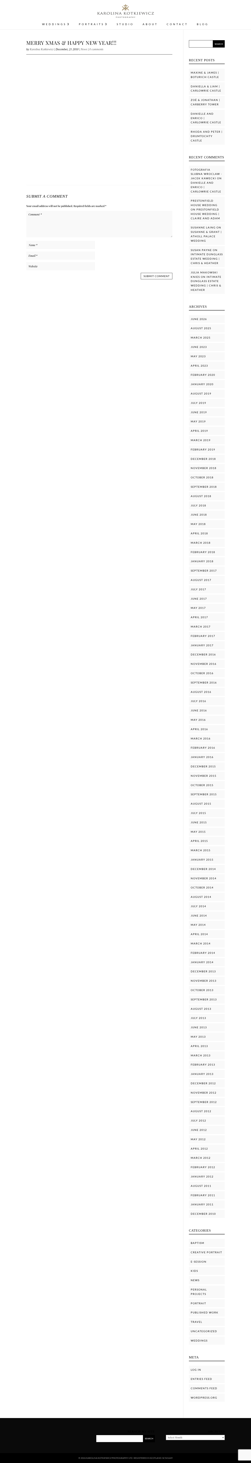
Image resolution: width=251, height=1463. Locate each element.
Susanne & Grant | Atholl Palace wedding (206, 236)
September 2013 (204, 999)
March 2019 (201, 440)
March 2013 (201, 1055)
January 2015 (202, 859)
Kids (194, 1270)
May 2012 (198, 1139)
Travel (196, 1321)
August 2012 (201, 1111)
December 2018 (203, 458)
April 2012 (199, 1148)
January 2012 (202, 1176)
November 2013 (203, 980)
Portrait (198, 1303)
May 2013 (198, 1036)
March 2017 (201, 626)
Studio (125, 24)
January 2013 (202, 1073)
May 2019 (198, 421)
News (84, 49)
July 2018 (198, 505)
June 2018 (199, 514)
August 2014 (201, 896)
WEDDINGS (54, 24)
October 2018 (202, 477)
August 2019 (201, 393)
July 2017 (198, 589)
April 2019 (199, 430)
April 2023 (199, 365)
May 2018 (198, 524)
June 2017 (199, 598)
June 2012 (199, 1129)
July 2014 (198, 906)
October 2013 (202, 990)
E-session (199, 1261)
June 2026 (199, 319)
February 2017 (203, 635)
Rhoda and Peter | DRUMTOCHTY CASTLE (207, 136)
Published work (204, 1312)
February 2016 (203, 747)
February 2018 (203, 552)
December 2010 (203, 1213)
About (150, 24)
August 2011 (201, 1185)
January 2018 (202, 561)
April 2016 (199, 729)
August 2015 (201, 803)
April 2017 (199, 617)
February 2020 (203, 374)
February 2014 (203, 952)
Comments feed (204, 1388)
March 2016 (201, 738)
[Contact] (241, 1455)
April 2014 (199, 934)
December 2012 (203, 1083)
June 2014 (199, 915)
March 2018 (201, 542)
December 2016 (203, 654)
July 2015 (198, 813)
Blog (203, 24)
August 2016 (201, 691)
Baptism (197, 1242)
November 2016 (203, 663)
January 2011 (202, 1204)
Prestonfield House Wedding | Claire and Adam (205, 214)
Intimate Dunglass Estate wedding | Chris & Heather (207, 259)
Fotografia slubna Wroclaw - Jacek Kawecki (206, 174)
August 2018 (201, 496)
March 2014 (201, 943)
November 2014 (203, 878)
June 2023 (199, 346)
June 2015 (199, 822)
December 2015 (203, 766)
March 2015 (201, 850)
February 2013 (203, 1064)
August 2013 (201, 1008)
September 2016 (204, 682)
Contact (177, 24)
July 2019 (198, 402)
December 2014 (203, 868)
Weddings (199, 1340)
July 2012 (198, 1120)
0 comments (96, 49)
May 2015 (198, 831)
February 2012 (203, 1167)
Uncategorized (204, 1331)
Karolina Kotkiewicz (41, 49)
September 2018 (204, 486)
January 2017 (202, 645)
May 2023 (198, 356)
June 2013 (199, 1027)
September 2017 (204, 570)
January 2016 (202, 757)
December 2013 (203, 971)
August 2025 (201, 328)
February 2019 (203, 449)
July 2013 (198, 1017)
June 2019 (199, 412)
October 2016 (202, 673)
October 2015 (202, 785)
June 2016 (199, 710)
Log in (196, 1369)
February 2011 (203, 1195)
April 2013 (199, 1046)
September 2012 (204, 1102)
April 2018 (199, 533)
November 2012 (203, 1092)
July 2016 (198, 701)
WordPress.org (204, 1397)
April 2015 (199, 840)
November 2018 (203, 468)
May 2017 (198, 607)
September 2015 (204, 794)
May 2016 (198, 719)
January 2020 (202, 384)
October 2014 (202, 887)
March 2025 (201, 337)
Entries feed (201, 1378)
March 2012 (201, 1157)
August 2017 (201, 579)
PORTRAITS (91, 24)
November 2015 (203, 775)
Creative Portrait (206, 1252)
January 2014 (202, 962)
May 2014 (198, 924)
